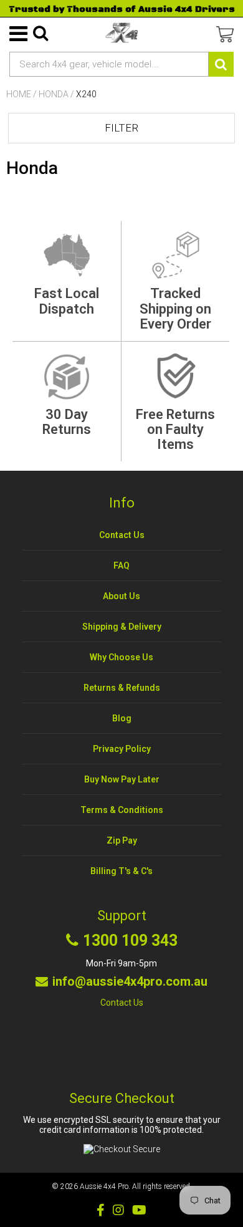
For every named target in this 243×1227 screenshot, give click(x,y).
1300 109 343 (130, 941)
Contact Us (122, 535)
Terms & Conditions (121, 810)
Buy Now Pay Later (122, 779)
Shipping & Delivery (121, 627)
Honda (54, 94)
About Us (121, 596)
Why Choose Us (121, 657)
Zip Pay (122, 840)
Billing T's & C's (121, 871)
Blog (121, 718)
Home (18, 94)
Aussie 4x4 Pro (104, 1186)
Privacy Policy (122, 749)
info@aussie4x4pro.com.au (129, 981)
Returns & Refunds (121, 688)
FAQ (121, 565)
